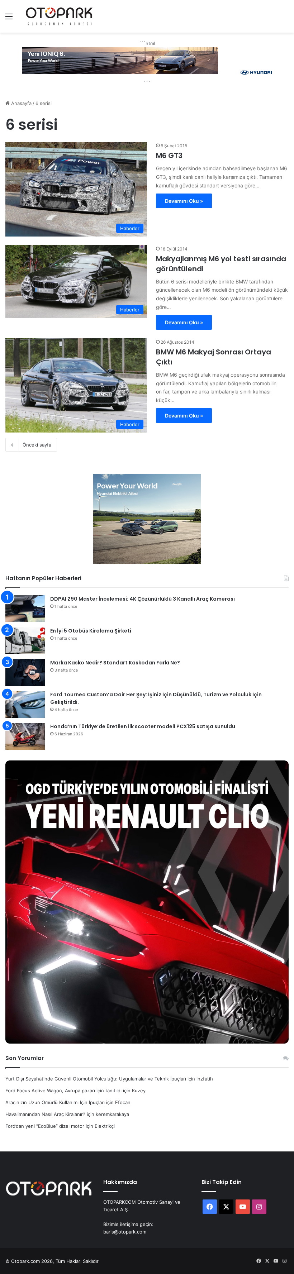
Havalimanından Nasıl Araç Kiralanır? (45, 1114)
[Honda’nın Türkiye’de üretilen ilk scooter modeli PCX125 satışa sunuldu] (25, 736)
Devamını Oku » (184, 201)
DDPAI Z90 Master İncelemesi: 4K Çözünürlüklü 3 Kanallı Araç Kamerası (142, 598)
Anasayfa (21, 103)
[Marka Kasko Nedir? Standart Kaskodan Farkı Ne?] (25, 672)
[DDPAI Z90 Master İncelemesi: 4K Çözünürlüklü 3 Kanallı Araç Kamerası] (25, 608)
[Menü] (9, 19)
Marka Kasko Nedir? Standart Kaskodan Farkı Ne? (115, 662)
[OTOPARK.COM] (59, 16)
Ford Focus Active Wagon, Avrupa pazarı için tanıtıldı (63, 1090)
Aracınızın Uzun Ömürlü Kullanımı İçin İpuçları (55, 1102)
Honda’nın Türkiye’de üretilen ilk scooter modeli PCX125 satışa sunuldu (142, 726)
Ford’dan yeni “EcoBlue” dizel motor (44, 1126)
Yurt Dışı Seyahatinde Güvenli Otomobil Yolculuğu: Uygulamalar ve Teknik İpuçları (95, 1079)
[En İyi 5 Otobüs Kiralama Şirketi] (25, 640)
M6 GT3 (169, 156)
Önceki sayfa (37, 445)
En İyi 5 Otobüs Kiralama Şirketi (90, 630)
